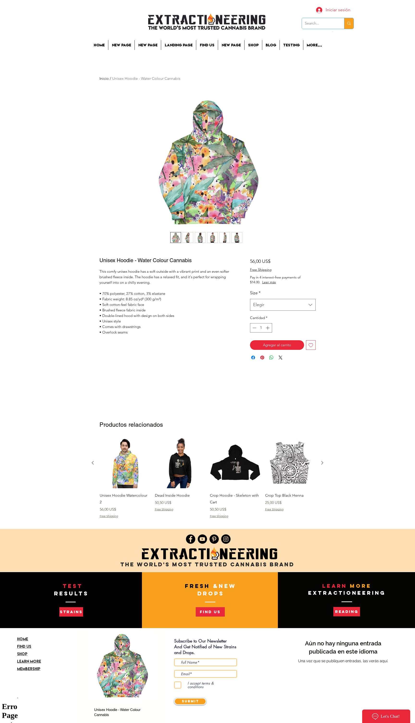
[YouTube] (202, 539)
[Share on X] (280, 357)
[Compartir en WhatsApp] (271, 357)
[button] (291, 45)
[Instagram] (226, 539)
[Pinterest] (214, 539)
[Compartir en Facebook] (253, 357)
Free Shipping (261, 269)
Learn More (29, 661)
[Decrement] (254, 327)
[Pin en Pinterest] (262, 357)
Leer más (286, 282)
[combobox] (283, 305)
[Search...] (349, 23)
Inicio (104, 78)
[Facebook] (190, 539)
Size (255, 293)
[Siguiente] (322, 463)
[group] (207, 481)
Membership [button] (28, 668)
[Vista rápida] (125, 463)
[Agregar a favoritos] (311, 345)
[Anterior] (93, 463)
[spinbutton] (261, 327)
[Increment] (268, 327)
